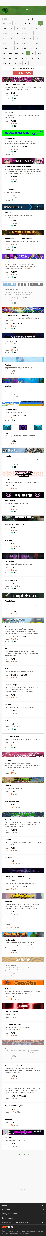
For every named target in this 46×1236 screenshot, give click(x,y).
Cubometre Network (13, 1066)
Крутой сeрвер (11, 1011)
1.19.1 (5, 33)
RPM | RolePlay (11, 341)
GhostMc (8, 1119)
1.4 (10, 63)
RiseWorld (9, 785)
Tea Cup (8, 365)
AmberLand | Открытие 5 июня (18, 238)
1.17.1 (36, 33)
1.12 (35, 23)
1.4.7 (31, 58)
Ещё (40, 23)
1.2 (25, 63)
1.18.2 (17, 33)
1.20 (24, 23)
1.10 (37, 48)
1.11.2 (5, 48)
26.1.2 (5, 28)
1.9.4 (4, 53)
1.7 (20, 23)
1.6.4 (33, 53)
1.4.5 (4, 63)
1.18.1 (24, 33)
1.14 (18, 43)
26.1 (18, 28)
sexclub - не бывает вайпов (16, 315)
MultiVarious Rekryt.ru (14, 524)
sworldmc (9, 1137)
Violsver (8, 669)
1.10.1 (31, 48)
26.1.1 (12, 28)
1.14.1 (12, 43)
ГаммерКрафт (11, 409)
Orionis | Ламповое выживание (18, 166)
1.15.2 (11, 38)
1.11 (18, 48)
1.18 (30, 33)
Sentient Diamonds (13, 1025)
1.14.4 (29, 38)
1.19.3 (31, 28)
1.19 (11, 33)
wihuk (7, 1048)
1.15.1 (17, 38)
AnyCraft (8, 212)
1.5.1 (21, 58)
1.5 (27, 58)
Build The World (11, 289)
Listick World (10, 965)
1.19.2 (37, 28)
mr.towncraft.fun (12, 580)
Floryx (7, 479)
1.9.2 (16, 53)
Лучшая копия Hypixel (14, 1106)
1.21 (9, 23)
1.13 (37, 43)
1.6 (10, 58)
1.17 (4, 38)
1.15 (23, 38)
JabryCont (9, 901)
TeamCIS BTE (10, 840)
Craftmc (8, 858)
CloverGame (10, 820)
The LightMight (11, 685)
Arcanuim (8, 1086)
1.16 (14, 23)
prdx (7, 262)
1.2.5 (20, 63)
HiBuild (7, 649)
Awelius (8, 386)
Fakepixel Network (13, 736)
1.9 (28, 53)
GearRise (8, 988)
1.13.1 (31, 43)
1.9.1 (22, 53)
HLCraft (8, 626)
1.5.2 (15, 58)
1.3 (15, 63)
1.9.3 (10, 53)
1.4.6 (37, 58)
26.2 (4, 23)
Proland (8, 704)
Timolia (8, 456)
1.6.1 (4, 58)
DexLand (8, 540)
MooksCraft (10, 940)
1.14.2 (5, 43)
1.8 (30, 23)
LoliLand (8, 760)
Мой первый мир (12, 801)
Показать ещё (23, 1155)
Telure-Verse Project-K (14, 876)
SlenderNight (10, 561)
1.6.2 (39, 53)
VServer (8, 433)
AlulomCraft (10, 138)
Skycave (8, 921)
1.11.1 (12, 48)
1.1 (30, 63)
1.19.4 (24, 28)
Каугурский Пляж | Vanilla (16, 84)
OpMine (8, 720)
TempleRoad (10, 601)
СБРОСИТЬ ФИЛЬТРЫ (23, 73)
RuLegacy (9, 113)
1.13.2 (24, 43)
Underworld (10, 500)
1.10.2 (24, 48)
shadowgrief (10, 189)
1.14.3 (36, 38)
